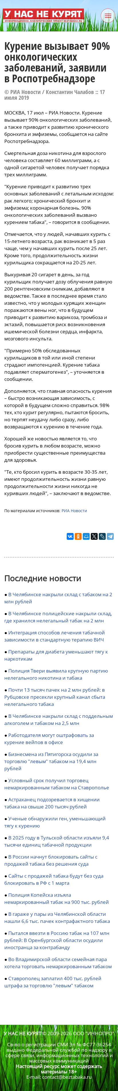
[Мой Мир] (86, 536)
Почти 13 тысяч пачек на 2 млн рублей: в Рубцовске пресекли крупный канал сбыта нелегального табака (54, 697)
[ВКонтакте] (70, 536)
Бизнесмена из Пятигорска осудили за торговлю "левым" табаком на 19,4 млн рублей (51, 761)
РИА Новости (74, 510)
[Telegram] (110, 536)
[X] (94, 536)
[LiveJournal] (102, 536)
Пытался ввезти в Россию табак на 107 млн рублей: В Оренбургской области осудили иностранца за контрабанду (56, 940)
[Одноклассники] (78, 536)
